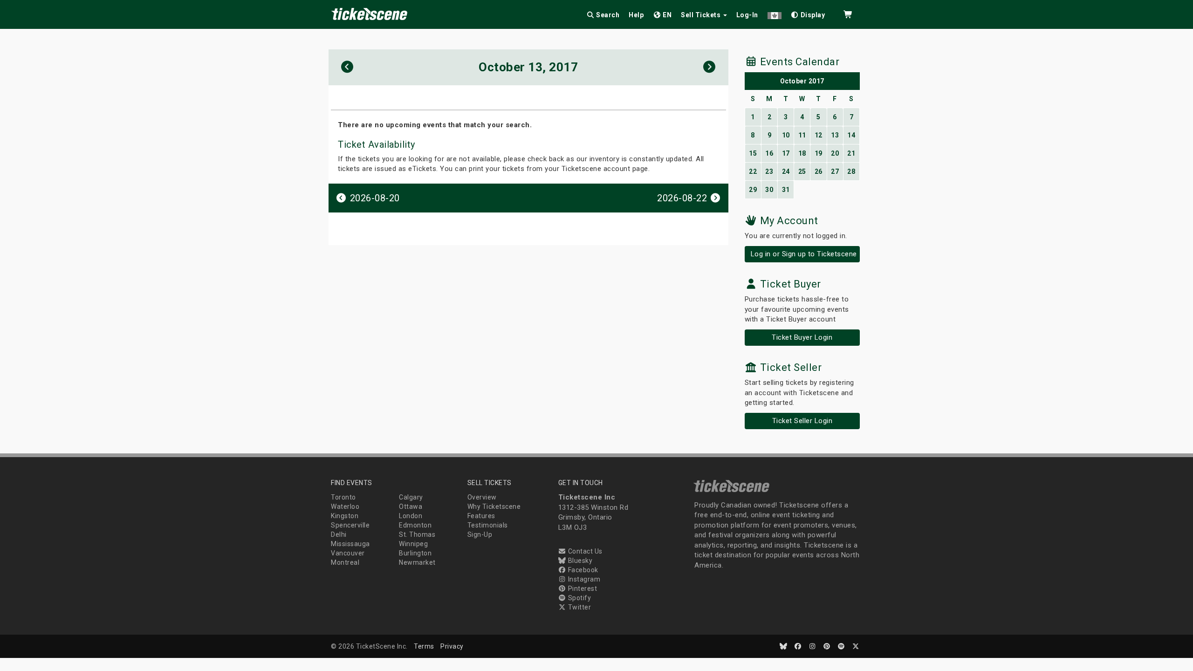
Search (607, 15)
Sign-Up (480, 534)
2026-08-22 (683, 198)
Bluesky (579, 560)
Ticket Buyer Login (802, 337)
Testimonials (487, 525)
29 (753, 189)
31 (786, 189)
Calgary (411, 497)
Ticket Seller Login (802, 421)
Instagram (583, 579)
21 (851, 153)
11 (802, 135)
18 (802, 153)
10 (786, 135)
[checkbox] (808, 13)
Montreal (345, 562)
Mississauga (350, 544)
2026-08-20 (373, 198)
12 (819, 135)
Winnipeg (413, 544)
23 (769, 171)
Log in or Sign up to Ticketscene (804, 254)
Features (481, 516)
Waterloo (345, 506)
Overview (482, 497)
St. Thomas (417, 534)
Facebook (582, 570)
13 (835, 135)
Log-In (747, 15)
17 (786, 153)
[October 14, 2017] (709, 67)
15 (753, 153)
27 (835, 171)
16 (769, 153)
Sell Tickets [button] (701, 15)
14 (851, 135)
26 (819, 171)
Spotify (578, 598)
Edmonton (415, 525)
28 (851, 171)
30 (769, 189)
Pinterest (581, 588)
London (410, 516)
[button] (774, 13)
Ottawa (410, 506)
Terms (424, 646)
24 (786, 171)
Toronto (343, 497)
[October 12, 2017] (347, 67)
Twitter (578, 607)
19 (819, 153)
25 (802, 171)
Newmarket (417, 562)
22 (753, 171)
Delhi (339, 534)
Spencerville (350, 525)
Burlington (415, 553)
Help (636, 15)
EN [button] (666, 15)
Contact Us (584, 551)
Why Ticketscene (494, 506)
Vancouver (348, 553)
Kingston (344, 516)
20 (835, 153)
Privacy (452, 646)
